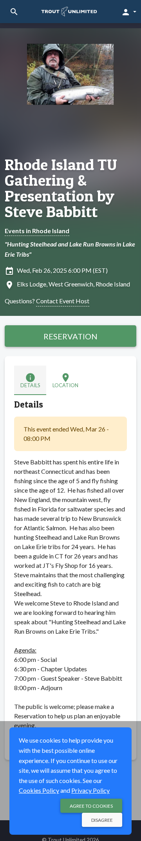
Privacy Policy (90, 790)
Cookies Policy (39, 790)
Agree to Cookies (91, 806)
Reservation (70, 336)
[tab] (30, 380)
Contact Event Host (62, 300)
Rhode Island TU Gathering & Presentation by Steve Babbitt (61, 188)
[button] (128, 12)
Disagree (102, 820)
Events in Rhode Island (37, 230)
